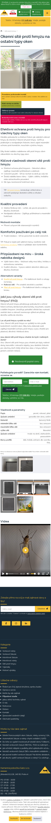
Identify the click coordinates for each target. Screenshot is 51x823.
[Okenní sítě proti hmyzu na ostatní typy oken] (9, 488)
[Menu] (47, 13)
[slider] (12, 573)
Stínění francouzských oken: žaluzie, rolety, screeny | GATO (26, 735)
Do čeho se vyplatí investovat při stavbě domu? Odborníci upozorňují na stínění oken (26, 742)
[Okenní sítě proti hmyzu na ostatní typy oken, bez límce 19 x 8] (9, 464)
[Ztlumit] (28, 574)
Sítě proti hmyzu (10, 31)
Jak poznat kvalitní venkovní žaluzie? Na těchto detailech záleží (26, 755)
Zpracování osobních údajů (13, 716)
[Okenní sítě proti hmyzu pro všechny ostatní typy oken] (25, 69)
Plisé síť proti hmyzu (12, 287)
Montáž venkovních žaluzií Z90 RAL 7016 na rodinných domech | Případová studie (26, 745)
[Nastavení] (39, 574)
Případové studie (9, 696)
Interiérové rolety (9, 660)
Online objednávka (36, 13)
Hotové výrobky (9, 670)
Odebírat (41, 608)
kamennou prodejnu (9, 244)
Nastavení (37, 818)
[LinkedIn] (26, 623)
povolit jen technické (27, 809)
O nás (4, 703)
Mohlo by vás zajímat (11, 693)
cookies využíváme (13, 800)
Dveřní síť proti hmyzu (13, 279)
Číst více (26, 7)
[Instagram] (16, 623)
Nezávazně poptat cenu (24, 13)
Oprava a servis (9, 690)
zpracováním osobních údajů (33, 386)
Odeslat (9, 389)
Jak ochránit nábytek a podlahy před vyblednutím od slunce (26, 748)
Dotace (5, 709)
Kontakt (5, 712)
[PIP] (43, 574)
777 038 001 (26, 20)
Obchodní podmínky (10, 719)
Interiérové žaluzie (10, 657)
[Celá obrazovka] (48, 574)
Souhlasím (14, 818)
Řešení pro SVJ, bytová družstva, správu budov (21, 687)
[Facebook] (6, 623)
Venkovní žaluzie (9, 654)
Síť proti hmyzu (13, 190)
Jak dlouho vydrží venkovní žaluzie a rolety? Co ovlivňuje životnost (26, 758)
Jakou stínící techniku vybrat (14, 700)
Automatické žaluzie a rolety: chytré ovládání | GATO (24, 738)
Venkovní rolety (8, 651)
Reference (6, 706)
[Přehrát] (3, 574)
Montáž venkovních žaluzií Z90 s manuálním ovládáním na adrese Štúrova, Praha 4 (26, 751)
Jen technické (26, 818)
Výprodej (6, 667)
